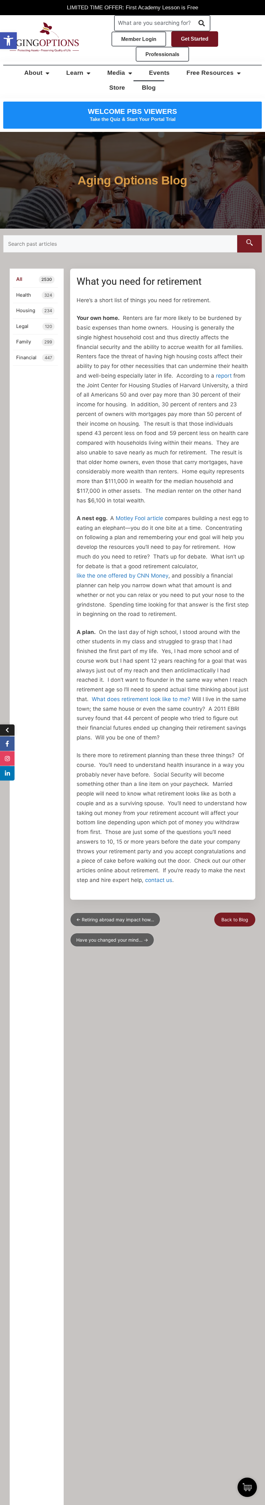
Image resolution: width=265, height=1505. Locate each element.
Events (159, 72)
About (33, 72)
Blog (149, 87)
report (224, 375)
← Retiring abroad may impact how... (115, 919)
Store (117, 87)
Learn (74, 72)
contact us (158, 880)
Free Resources (210, 72)
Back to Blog (234, 919)
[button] (8, 40)
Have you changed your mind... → (112, 940)
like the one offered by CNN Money (122, 575)
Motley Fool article (139, 518)
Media (116, 72)
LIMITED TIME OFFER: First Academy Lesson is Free (132, 7)
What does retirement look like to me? (141, 699)
